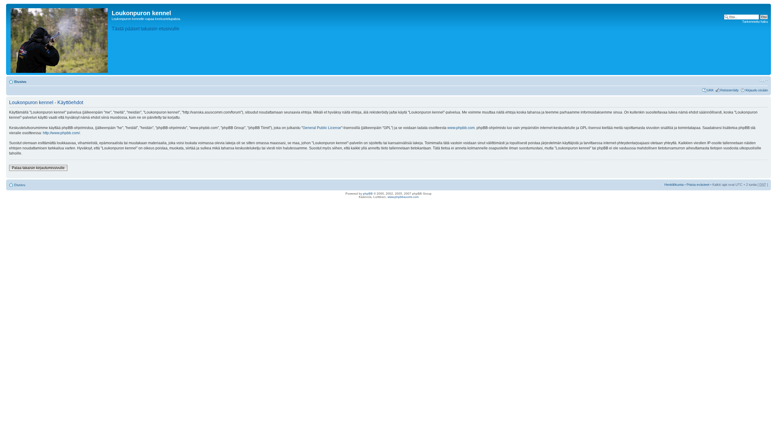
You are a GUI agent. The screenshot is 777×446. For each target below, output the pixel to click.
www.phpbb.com (461, 128)
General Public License (322, 128)
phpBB (368, 193)
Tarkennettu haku (755, 21)
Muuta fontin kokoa (763, 80)
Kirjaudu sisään (756, 90)
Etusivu (20, 81)
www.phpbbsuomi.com (403, 197)
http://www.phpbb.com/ (61, 133)
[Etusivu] (60, 39)
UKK (710, 90)
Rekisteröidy (729, 90)
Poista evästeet (698, 184)
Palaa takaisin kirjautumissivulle (38, 168)
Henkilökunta (674, 184)
